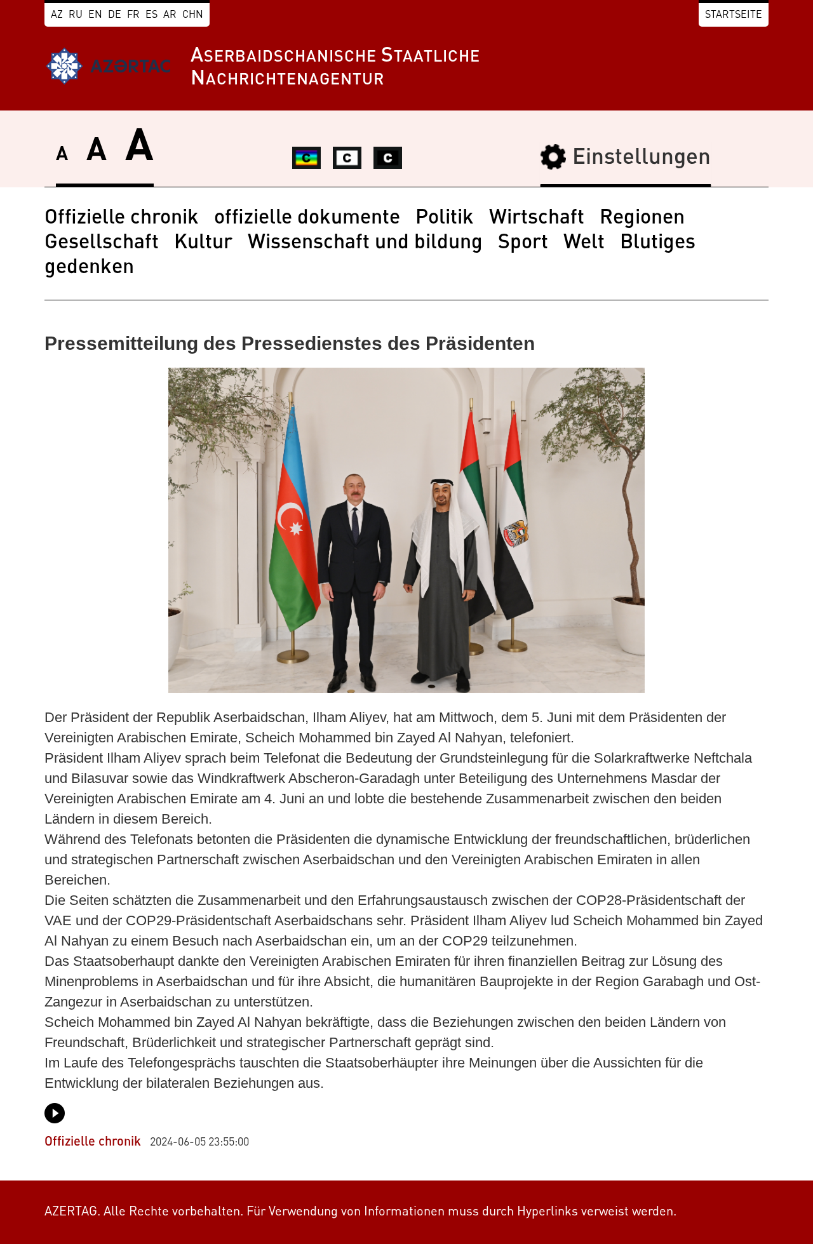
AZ (57, 15)
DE (114, 15)
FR (133, 15)
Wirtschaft (536, 218)
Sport (523, 243)
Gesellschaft (101, 243)
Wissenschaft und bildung (365, 243)
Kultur (203, 243)
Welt (584, 243)
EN (95, 15)
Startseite (733, 15)
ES (151, 15)
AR (170, 15)
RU (76, 15)
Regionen (642, 218)
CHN (192, 15)
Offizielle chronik (121, 218)
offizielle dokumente (307, 218)
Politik (444, 218)
